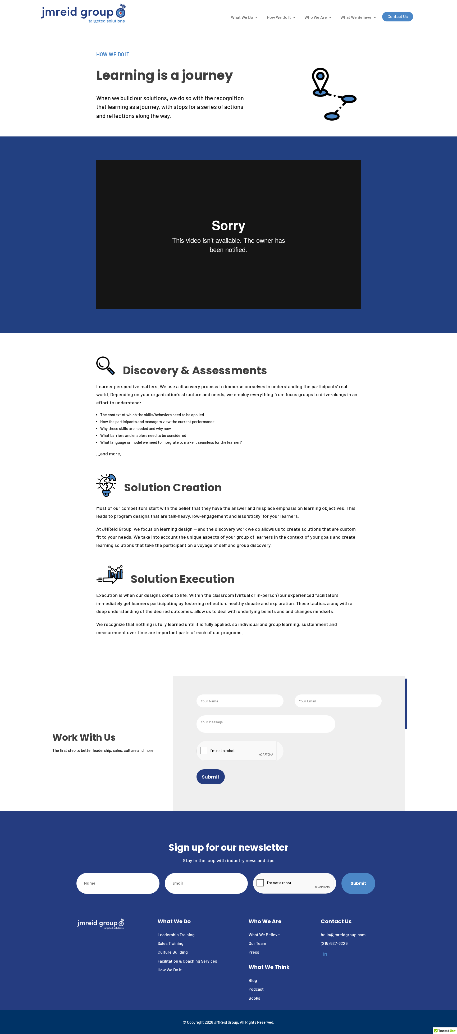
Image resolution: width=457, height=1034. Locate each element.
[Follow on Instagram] (401, 5)
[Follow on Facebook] (380, 5)
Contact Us (397, 16)
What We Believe (356, 17)
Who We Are (315, 17)
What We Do (242, 17)
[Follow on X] (390, 5)
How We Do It (279, 17)
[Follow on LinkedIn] (412, 5)
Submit (211, 777)
